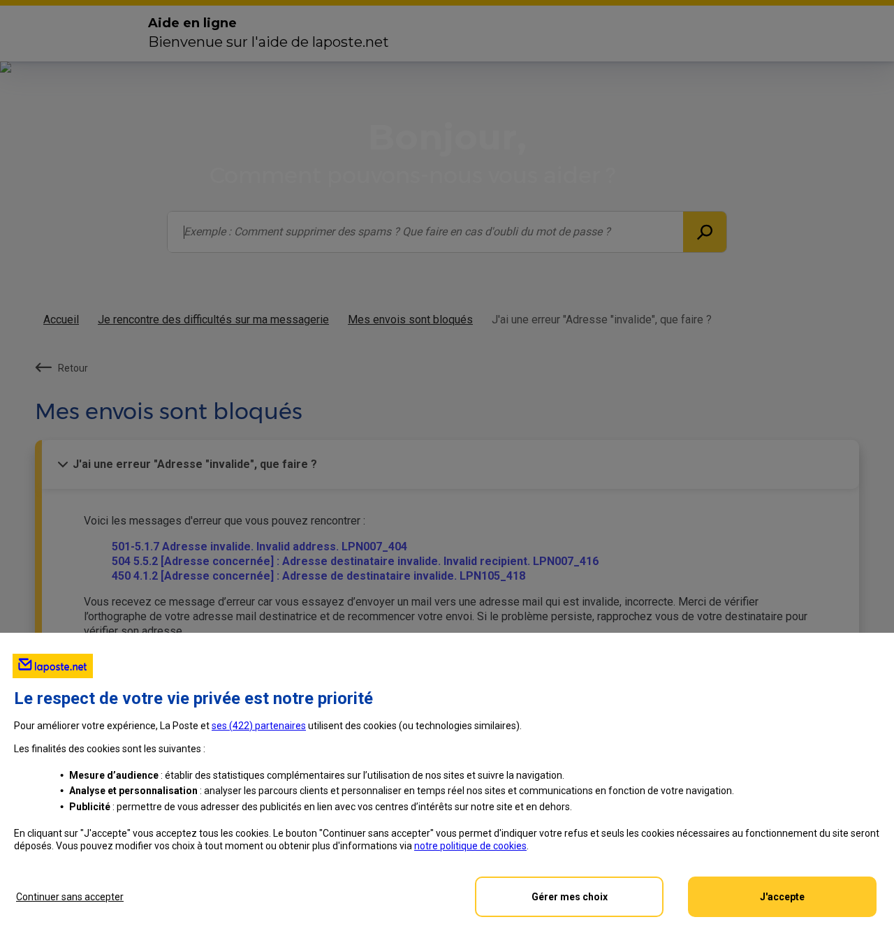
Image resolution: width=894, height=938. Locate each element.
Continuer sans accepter (70, 896)
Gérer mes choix (570, 896)
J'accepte (782, 896)
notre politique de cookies (470, 845)
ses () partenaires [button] (259, 725)
